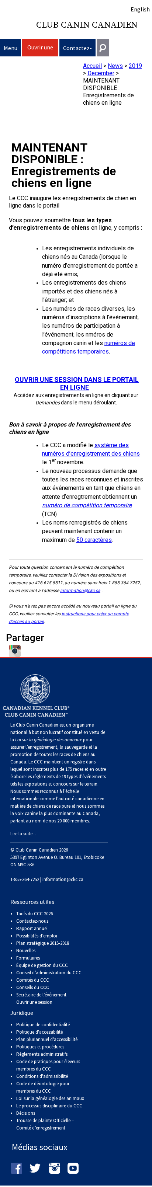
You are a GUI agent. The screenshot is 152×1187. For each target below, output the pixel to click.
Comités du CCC (32, 980)
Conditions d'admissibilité (42, 1076)
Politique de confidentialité (43, 1024)
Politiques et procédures (40, 1047)
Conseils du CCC (32, 987)
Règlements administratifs (42, 1054)
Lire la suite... (23, 834)
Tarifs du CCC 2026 (34, 914)
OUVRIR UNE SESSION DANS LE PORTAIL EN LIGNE (77, 383)
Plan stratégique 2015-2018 (42, 943)
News (115, 65)
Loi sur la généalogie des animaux (50, 1098)
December (100, 73)
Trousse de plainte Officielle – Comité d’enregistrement (45, 1124)
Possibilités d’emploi (36, 936)
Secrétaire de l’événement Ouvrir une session (41, 998)
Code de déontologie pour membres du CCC (42, 1087)
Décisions (25, 1113)
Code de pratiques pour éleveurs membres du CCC (48, 1065)
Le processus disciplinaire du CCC (49, 1106)
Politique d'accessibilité (39, 1032)
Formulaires (28, 958)
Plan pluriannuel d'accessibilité (46, 1039)
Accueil (92, 65)
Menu (10, 48)
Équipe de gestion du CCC (42, 965)
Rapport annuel (32, 928)
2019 (135, 65)
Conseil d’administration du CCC (49, 973)
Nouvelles (25, 950)
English (140, 9)
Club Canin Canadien (87, 25)
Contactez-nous (77, 50)
